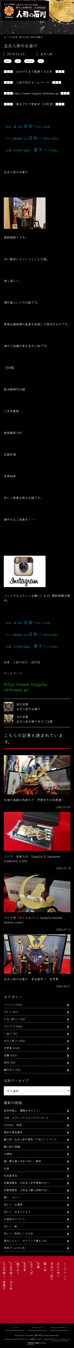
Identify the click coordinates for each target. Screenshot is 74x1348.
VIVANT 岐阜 (13, 1125)
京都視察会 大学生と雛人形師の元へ (26, 1190)
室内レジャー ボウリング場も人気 (25, 1241)
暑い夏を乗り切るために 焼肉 (22, 1161)
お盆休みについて (14, 1219)
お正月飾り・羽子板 (11, 1276)
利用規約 (30, 1343)
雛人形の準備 (12, 1146)
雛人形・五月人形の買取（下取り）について (30, 1139)
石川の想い (58, 1269)
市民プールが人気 (14, 1248)
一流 (6, 1033)
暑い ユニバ (12, 1197)
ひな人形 (9, 1019)
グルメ (8, 1012)
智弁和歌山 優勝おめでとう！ (22, 1110)
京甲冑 (8, 1048)
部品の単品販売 (13, 1132)
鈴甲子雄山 (29, 61)
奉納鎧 (8, 61)
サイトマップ (37, 1327)
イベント (9, 1004)
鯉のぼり (9, 1070)
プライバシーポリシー (59, 1327)
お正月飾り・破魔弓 (4, 1276)
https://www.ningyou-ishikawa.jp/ (36, 93)
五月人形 (9, 1041)
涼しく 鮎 (10, 1226)
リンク (15, 1327)
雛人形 (45, 1266)
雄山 (40, 61)
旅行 (6, 1062)
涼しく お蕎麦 (13, 1204)
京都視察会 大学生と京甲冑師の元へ (26, 1183)
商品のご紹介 (52, 1271)
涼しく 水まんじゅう (17, 1212)
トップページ (64, 1271)
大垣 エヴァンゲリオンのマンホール (26, 1118)
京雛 (6, 1055)
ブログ (8, 1026)
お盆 (6, 1168)
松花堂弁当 (10, 1175)
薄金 (18, 61)
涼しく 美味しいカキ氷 (18, 1233)
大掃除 (8, 1154)
